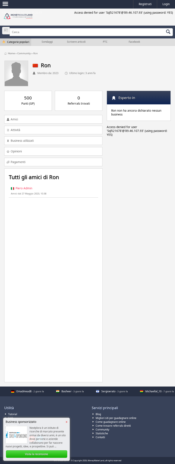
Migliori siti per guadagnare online (116, 418)
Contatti (100, 437)
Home (11, 53)
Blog (98, 414)
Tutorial (12, 414)
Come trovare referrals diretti (113, 426)
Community (24, 53)
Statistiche (102, 433)
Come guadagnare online (111, 422)
